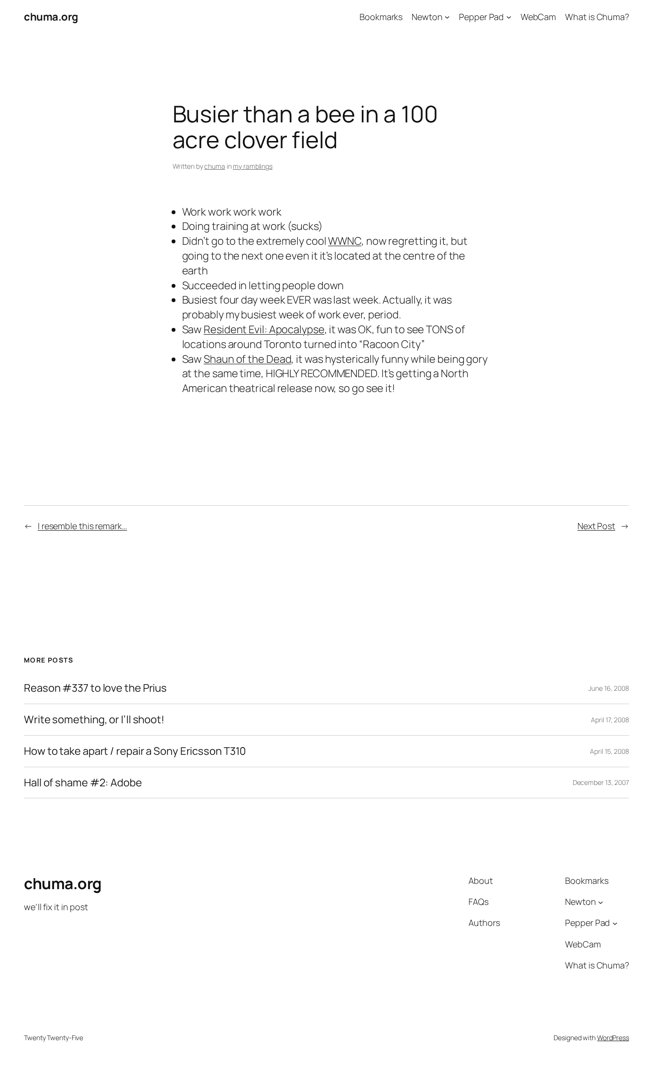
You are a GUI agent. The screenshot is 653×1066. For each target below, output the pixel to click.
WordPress (613, 1037)
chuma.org (51, 17)
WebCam (538, 16)
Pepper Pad (481, 16)
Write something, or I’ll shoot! (94, 720)
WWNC (344, 241)
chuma (214, 166)
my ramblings (252, 166)
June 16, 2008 (608, 688)
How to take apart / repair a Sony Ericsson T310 (135, 751)
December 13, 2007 (601, 782)
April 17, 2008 (610, 719)
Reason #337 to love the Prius (95, 688)
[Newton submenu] (447, 17)
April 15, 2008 (609, 751)
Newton (427, 16)
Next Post (596, 526)
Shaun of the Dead (247, 359)
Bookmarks (381, 16)
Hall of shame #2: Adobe (83, 783)
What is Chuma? (597, 16)
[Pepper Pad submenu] (509, 17)
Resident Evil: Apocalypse (264, 329)
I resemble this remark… (82, 526)
